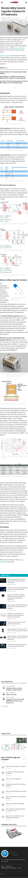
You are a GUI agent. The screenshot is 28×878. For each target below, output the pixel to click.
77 (15, 625)
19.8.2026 (10, 601)
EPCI (3, 859)
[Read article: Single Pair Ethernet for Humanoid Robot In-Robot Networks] (3, 623)
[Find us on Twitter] (3, 873)
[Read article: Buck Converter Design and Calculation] (14, 746)
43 (15, 601)
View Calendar (4, 706)
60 (15, 641)
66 (15, 632)
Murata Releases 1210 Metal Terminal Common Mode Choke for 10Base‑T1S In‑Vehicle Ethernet (13, 77)
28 (15, 618)
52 (15, 591)
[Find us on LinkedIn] (1, 873)
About (19, 868)
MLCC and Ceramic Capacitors (13, 779)
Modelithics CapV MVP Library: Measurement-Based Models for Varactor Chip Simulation (15, 615)
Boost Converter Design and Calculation (16, 766)
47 (15, 610)
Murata (8, 48)
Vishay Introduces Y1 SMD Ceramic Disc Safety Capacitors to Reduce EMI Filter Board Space (17, 637)
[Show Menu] (2, 2)
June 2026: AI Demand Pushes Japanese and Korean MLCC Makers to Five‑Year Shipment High (14, 82)
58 (15, 584)
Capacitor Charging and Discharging (15, 803)
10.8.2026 (10, 648)
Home (2, 866)
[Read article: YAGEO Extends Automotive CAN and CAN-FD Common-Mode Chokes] (3, 646)
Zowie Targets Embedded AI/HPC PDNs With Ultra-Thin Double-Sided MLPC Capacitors (17, 606)
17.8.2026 (10, 625)
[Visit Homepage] (14, 2)
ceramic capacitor (19, 48)
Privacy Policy (9, 866)
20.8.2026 (10, 584)
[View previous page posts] (12, 88)
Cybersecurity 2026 (11, 694)
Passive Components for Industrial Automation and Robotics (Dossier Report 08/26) (16, 580)
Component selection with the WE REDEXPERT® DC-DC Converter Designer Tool (15, 700)
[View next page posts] (15, 88)
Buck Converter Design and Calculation (10, 758)
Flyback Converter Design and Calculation (16, 791)
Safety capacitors (5, 55)
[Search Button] (26, 2)
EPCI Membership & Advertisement (8, 868)
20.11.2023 (3, 18)
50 (15, 648)
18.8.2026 (10, 618)
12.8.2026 (10, 632)
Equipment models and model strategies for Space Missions (14, 689)
